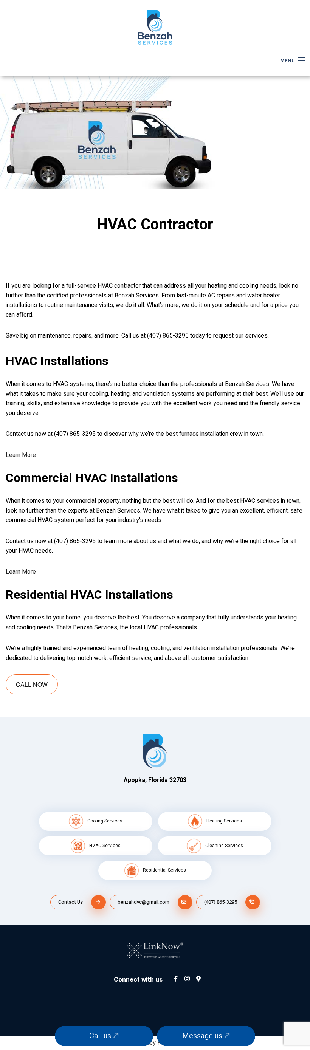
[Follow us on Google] (198, 979)
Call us (101, 1035)
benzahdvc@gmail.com (143, 902)
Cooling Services (104, 821)
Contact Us (70, 902)
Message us (203, 1035)
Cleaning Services (224, 845)
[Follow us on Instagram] (187, 979)
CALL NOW (32, 684)
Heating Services (224, 821)
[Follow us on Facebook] (175, 979)
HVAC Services (105, 845)
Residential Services (164, 870)
